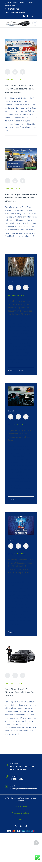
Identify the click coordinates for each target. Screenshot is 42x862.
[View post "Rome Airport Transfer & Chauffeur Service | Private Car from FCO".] (21, 654)
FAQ (21, 820)
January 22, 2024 (16, 295)
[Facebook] (24, 16)
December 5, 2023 (13, 683)
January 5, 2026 (12, 188)
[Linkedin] (28, 16)
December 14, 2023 (17, 425)
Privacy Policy (21, 807)
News (17, 138)
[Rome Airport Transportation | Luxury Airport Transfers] (17, 23)
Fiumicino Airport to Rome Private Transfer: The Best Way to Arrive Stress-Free (21, 197)
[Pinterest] (22, 72)
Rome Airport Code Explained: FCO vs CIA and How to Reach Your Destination (19, 89)
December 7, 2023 (16, 554)
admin (9, 138)
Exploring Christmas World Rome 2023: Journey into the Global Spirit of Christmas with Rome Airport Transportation (20, 566)
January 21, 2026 (13, 80)
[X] (15, 72)
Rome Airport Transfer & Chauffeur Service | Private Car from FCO (19, 692)
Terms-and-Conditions (21, 813)
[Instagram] (32, 16)
